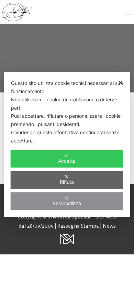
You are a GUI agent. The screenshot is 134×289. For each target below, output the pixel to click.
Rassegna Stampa (78, 226)
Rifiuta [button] (67, 182)
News (109, 226)
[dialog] (67, 144)
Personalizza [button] (67, 203)
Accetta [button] (67, 161)
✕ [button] (120, 82)
